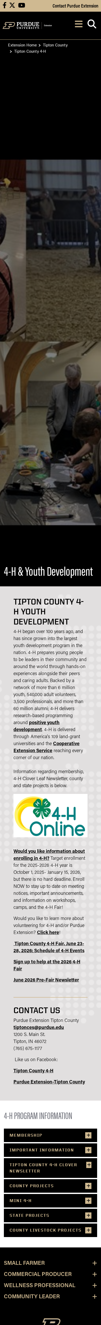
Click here (48, 933)
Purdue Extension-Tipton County (49, 1082)
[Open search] (91, 25)
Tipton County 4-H (33, 1071)
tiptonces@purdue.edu (38, 1028)
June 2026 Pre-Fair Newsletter (46, 980)
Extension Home (22, 45)
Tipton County (55, 45)
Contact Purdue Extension (75, 5)
